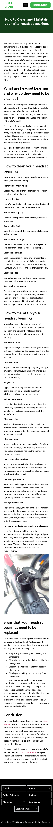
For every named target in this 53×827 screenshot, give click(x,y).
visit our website (28, 752)
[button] (25, 5)
